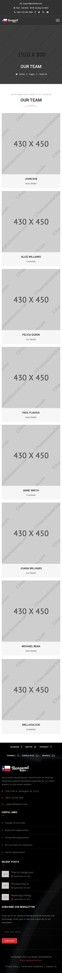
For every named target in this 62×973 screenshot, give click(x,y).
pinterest (44, 747)
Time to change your (22, 872)
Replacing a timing (21, 895)
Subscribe (9, 940)
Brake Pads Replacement (16, 830)
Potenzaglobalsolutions (31, 960)
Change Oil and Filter (14, 822)
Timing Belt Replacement (16, 837)
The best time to (20, 883)
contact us (51, 966)
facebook (14, 747)
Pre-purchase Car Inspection (18, 845)
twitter (28, 747)
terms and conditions (32, 966)
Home (22, 74)
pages (32, 74)
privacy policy (12, 966)
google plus (28, 755)
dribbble (11, 755)
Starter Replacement (14, 852)
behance (46, 755)
